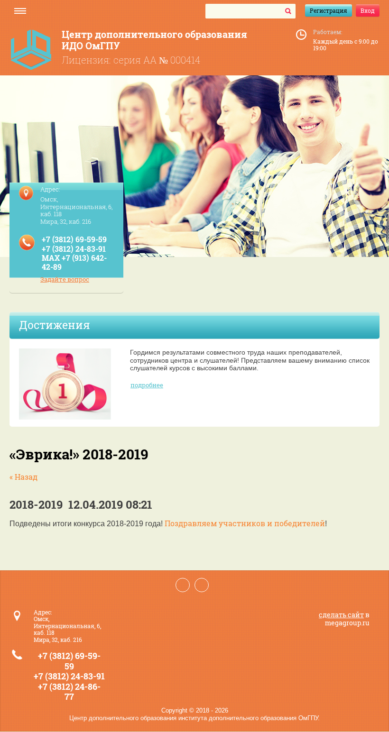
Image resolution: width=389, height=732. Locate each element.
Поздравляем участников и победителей (245, 523)
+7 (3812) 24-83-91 (74, 249)
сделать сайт (341, 614)
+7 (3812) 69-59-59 (74, 239)
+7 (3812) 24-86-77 (69, 692)
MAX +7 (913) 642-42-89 (74, 262)
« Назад (23, 477)
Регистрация (328, 10)
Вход (368, 10)
